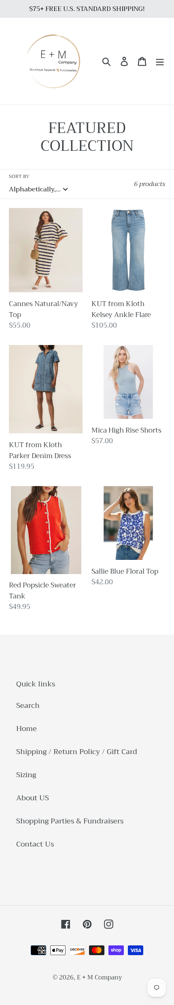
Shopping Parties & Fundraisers (69, 820)
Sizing (26, 774)
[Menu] (160, 61)
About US (32, 797)
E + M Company (99, 977)
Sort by (19, 176)
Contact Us (35, 844)
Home (26, 728)
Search (28, 705)
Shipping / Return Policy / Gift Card (76, 751)
